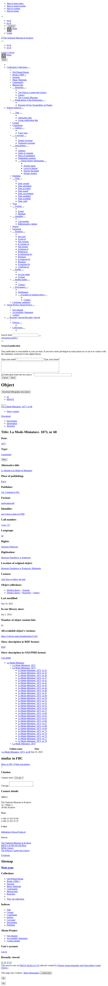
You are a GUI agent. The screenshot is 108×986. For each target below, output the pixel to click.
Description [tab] (12, 421)
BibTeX (10, 399)
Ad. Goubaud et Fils (10, 492)
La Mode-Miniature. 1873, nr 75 (32, 736)
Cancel (5, 378)
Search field (6, 335)
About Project (13, 305)
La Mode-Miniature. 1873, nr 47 (32, 693)
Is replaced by (24, 259)
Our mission (17, 310)
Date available (24, 198)
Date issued (23, 191)
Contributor (17, 125)
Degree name (29, 166)
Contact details (13, 941)
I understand (46, 973)
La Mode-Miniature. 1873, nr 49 (32, 695)
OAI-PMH (6, 658)
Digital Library (14, 590)
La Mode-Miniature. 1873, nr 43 (32, 685)
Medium (21, 214)
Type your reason (52, 359)
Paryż (3, 481)
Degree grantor (30, 173)
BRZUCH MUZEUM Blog (13, 845)
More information (31, 973)
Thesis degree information (32, 161)
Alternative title (25, 118)
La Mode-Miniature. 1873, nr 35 (32, 673)
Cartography (17, 82)
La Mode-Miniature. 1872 (23, 665)
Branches (19, 87)
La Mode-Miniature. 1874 (23, 743)
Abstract (21, 150)
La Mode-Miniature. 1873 (23, 668)
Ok (3, 978)
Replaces (22, 257)
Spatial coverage (25, 140)
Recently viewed (17, 317)
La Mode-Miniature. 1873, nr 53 (32, 703)
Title (17, 113)
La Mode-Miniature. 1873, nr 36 (32, 675)
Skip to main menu (15, 3)
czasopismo (6, 454)
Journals (16, 77)
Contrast (11, 26)
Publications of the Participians (29, 100)
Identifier (19, 216)
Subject (18, 128)
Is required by (24, 264)
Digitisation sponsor (27, 158)
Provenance (20, 287)
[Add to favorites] (2, 404)
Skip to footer (13, 11)
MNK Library (7, 848)
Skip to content (13, 8)
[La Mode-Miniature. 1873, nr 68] (16, 406)
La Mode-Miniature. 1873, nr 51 (32, 701)
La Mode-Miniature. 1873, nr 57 (32, 711)
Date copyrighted (25, 193)
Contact (21, 284)
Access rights (24, 274)
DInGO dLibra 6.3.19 (29, 965)
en (8, 20)
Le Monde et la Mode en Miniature (16, 470)
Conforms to (23, 267)
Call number (23, 221)
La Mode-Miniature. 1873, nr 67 (32, 723)
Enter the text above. (24, 374)
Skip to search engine (16, 6)
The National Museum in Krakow (16, 843)
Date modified (24, 196)
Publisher (16, 176)
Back (4, 60)
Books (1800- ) (19, 75)
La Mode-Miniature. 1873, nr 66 (32, 721)
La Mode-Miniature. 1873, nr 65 (32, 718)
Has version (23, 241)
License (21, 277)
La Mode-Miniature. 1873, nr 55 (32, 706)
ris (8, 397)
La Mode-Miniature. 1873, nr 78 (32, 741)
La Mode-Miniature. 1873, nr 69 (32, 728)
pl (10, 20)
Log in (4, 952)
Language (16, 229)
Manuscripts (17, 85)
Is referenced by (25, 254)
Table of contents (25, 153)
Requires (22, 262)
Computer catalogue (21, 302)
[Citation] (5, 404)
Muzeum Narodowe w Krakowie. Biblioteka (21, 568)
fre (2, 536)
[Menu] (2, 16)
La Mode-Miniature (15, 663)
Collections (12, 67)
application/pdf (7, 503)
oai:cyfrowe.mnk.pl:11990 (12, 514)
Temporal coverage (26, 143)
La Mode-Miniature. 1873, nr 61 (32, 716)
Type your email (9, 359)
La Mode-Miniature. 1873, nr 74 (32, 733)
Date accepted (24, 188)
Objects (16, 322)
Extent (21, 211)
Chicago (5, 785)
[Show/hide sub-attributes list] (13, 113)
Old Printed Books (20, 72)
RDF (3, 647)
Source (15, 226)
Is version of (23, 244)
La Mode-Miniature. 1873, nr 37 (32, 678)
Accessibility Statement (22, 312)
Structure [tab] (11, 426)
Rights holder (21, 279)
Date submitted (24, 186)
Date (17, 178)
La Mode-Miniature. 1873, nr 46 (32, 690)
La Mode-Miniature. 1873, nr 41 (32, 680)
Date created (23, 183)
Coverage (19, 135)
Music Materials (19, 80)
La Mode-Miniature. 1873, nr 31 (32, 670)
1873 (3, 444)
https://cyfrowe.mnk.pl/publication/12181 (19, 636)
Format (18, 206)
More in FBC (7, 764)
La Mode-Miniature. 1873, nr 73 (32, 731)
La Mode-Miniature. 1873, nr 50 (32, 698)
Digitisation (23, 292)
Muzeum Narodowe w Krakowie (16, 557)
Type (14, 204)
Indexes (10, 107)
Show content (13, 411)
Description (20, 145)
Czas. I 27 (5, 525)
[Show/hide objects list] (13, 88)
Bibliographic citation (27, 224)
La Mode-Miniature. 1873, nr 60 (32, 713)
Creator (15, 123)
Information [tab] (12, 423)
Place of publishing (26, 155)
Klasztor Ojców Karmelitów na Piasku (35, 105)
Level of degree (31, 168)
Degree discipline (31, 171)
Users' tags (23, 133)
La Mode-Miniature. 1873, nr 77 (32, 738)
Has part (21, 236)
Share (14, 28)
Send (13, 378)
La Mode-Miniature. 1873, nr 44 (32, 688)
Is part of (22, 239)
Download (6, 416)
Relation (19, 231)
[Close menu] (2, 41)
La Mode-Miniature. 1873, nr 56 (32, 708)
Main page (7, 867)
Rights (18, 269)
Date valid (22, 201)
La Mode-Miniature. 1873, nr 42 (32, 683)
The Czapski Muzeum (28, 97)
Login (9, 33)
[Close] (2, 341)
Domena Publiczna (9, 547)
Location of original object (32, 295)
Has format (23, 246)
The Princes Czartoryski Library (32, 92)
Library (21, 95)
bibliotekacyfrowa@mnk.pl (13, 832)
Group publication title (28, 120)
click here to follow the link (13, 579)
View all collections (15, 899)
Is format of (23, 249)
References (23, 252)
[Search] (40, 335)
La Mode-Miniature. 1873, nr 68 (32, 726)
